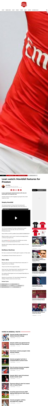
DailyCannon (34, 288)
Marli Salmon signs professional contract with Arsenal (38, 313)
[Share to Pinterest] (21, 190)
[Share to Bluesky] (14, 190)
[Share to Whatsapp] (16, 190)
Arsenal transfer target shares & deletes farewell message (19, 335)
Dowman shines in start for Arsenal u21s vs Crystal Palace (20, 384)
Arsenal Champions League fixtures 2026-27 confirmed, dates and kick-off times (38, 259)
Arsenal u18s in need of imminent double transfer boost (19, 376)
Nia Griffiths (8, 185)
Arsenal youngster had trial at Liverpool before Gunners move (19, 359)
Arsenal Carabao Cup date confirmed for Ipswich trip (37, 286)
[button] (46, 9)
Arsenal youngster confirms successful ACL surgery (17, 400)
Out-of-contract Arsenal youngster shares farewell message (19, 368)
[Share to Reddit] (18, 190)
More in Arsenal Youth (11, 332)
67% (9, 240)
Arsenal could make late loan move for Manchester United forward (39, 272)
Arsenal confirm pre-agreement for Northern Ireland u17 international (20, 343)
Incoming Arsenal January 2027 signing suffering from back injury (19, 392)
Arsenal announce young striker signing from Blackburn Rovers (38, 299)
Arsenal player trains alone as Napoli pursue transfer (38, 246)
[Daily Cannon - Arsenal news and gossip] (24, 4)
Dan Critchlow (13, 337)
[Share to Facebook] (11, 190)
